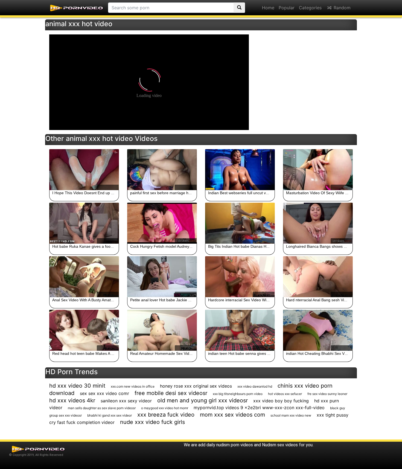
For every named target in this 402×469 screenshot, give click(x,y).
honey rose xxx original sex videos (196, 386)
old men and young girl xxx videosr (202, 400)
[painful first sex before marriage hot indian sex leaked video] (162, 169)
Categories (310, 7)
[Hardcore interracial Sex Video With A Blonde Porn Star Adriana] (240, 276)
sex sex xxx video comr (104, 393)
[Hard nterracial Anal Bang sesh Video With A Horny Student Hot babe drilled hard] (318, 276)
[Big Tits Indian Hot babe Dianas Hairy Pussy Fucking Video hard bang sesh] (240, 223)
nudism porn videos (234, 444)
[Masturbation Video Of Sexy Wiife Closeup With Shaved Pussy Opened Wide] (318, 169)
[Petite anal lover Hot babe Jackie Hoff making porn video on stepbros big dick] (162, 276)
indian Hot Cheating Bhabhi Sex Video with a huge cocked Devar (342, 353)
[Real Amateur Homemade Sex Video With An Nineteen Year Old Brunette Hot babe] (162, 330)
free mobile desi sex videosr (171, 393)
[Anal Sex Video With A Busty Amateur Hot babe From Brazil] (84, 276)
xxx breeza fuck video (165, 414)
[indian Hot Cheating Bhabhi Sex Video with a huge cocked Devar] (318, 330)
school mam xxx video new (290, 415)
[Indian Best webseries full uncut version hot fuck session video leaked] (240, 169)
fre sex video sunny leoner (327, 394)
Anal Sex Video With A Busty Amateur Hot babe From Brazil (103, 300)
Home (268, 7)
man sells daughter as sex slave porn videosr (102, 408)
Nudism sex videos (280, 444)
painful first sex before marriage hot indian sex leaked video (181, 193)
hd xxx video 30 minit (77, 385)
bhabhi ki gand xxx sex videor (109, 415)
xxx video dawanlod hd (254, 386)
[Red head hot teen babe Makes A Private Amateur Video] (84, 330)
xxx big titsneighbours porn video (238, 394)
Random (341, 7)
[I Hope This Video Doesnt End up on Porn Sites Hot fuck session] (84, 169)
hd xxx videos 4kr (72, 400)
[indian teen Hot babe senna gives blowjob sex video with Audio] (240, 330)
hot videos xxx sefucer (285, 394)
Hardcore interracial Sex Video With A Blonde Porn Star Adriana (262, 300)
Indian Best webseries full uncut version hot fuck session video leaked (268, 193)
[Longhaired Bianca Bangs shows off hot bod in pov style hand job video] (318, 223)
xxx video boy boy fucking (281, 400)
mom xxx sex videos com (232, 414)
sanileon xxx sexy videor (126, 400)
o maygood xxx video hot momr (164, 408)
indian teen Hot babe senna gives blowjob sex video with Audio (262, 353)
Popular (287, 7)
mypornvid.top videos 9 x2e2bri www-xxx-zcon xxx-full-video (259, 407)
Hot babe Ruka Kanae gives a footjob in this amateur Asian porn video (112, 246)
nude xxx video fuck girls (152, 422)
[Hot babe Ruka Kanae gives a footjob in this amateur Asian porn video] (84, 223)
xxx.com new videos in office (133, 386)
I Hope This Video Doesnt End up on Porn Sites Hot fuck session (108, 193)
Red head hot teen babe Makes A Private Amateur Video (101, 353)
